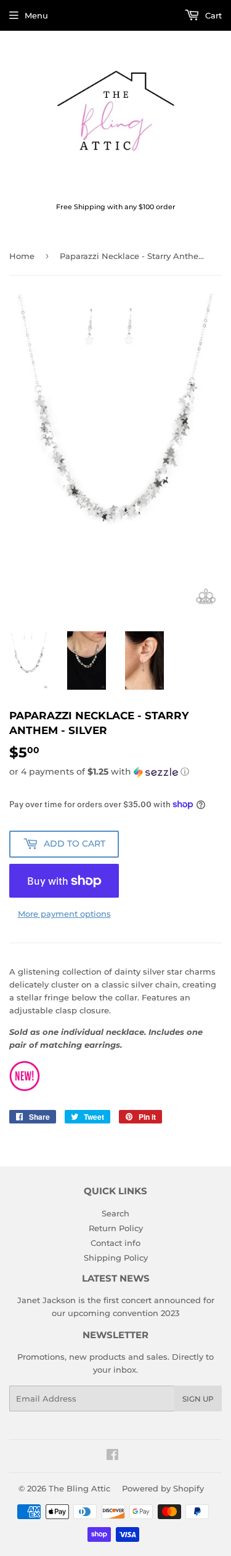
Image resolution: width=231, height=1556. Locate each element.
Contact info (115, 1243)
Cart (212, 15)
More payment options (64, 914)
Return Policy (116, 1228)
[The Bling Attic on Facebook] (112, 1456)
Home (21, 256)
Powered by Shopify (163, 1488)
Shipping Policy (116, 1258)
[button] (115, 772)
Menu (36, 15)
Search (115, 1213)
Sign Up (198, 1398)
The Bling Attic (79, 1488)
